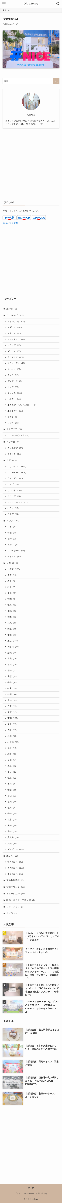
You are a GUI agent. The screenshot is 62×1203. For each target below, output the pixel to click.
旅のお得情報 (15, 880)
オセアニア (14, 429)
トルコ (12, 545)
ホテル (12, 856)
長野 (12, 682)
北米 (11, 460)
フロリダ (14, 496)
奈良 (12, 724)
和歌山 (13, 742)
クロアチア (15, 357)
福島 (12, 605)
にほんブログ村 (10, 223)
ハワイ (13, 508)
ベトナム (14, 556)
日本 (12, 563)
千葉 (12, 635)
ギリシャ (14, 351)
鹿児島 (13, 837)
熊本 (12, 820)
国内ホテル (15, 868)
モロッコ (14, 454)
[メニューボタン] (4, 4)
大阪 (12, 730)
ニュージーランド (18, 435)
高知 (12, 796)
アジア (12, 520)
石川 (12, 665)
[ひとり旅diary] (31, 4)
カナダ (13, 514)
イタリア (14, 333)
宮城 (11, 599)
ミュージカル (15, 893)
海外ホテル (15, 862)
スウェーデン (16, 363)
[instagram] (29, 1187)
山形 (12, 593)
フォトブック (15, 906)
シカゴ (13, 484)
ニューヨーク (16, 472)
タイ (12, 527)
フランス (14, 393)
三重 (12, 706)
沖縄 (12, 843)
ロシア (13, 423)
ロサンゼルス (16, 466)
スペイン (14, 369)
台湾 (12, 539)
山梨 (12, 676)
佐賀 (11, 808)
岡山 (12, 760)
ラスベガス (15, 478)
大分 (12, 826)
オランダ (14, 345)
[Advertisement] (31, 164)
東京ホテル (15, 874)
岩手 (11, 581)
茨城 (12, 611)
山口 (12, 772)
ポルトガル (15, 411)
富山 (12, 659)
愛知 (12, 700)
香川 (11, 784)
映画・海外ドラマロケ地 (20, 900)
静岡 (12, 694)
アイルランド (16, 321)
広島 (12, 766)
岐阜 (12, 688)
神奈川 (13, 647)
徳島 (12, 778)
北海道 (13, 569)
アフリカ (13, 441)
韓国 (12, 533)
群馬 (12, 623)
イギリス (14, 327)
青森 (12, 575)
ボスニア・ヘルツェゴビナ (21, 405)
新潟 (12, 653)
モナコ (12, 417)
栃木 (12, 617)
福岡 (12, 802)
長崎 (12, 814)
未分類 (11, 308)
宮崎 (12, 831)
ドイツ (13, 387)
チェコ (13, 375)
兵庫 (12, 736)
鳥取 (12, 748)
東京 (12, 641)
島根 (12, 754)
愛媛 (12, 790)
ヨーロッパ (15, 315)
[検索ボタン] (58, 4)
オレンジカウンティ (19, 502)
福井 (11, 670)
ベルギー (14, 399)
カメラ (11, 913)
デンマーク (14, 381)
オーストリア (16, 339)
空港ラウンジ (15, 887)
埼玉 (12, 629)
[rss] (32, 1187)
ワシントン (14, 490)
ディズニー (15, 849)
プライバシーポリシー (24, 1193)
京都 (12, 718)
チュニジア (15, 448)
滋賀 (12, 712)
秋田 (11, 587)
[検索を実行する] (56, 81)
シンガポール (16, 551)
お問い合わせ (41, 1193)
